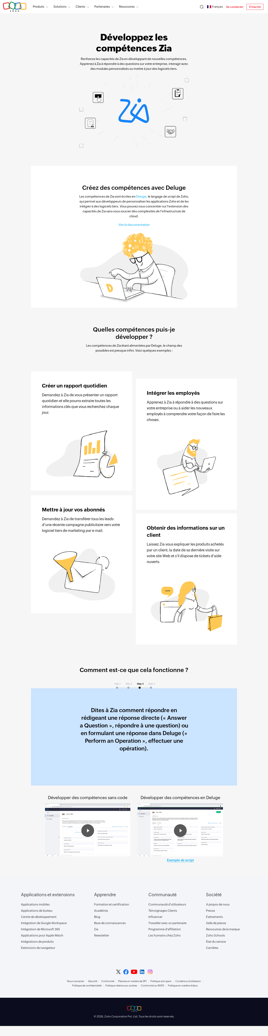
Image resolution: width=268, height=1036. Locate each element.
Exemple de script (180, 860)
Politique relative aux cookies (121, 986)
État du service (216, 941)
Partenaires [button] (102, 6)
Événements (214, 917)
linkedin (142, 971)
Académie (101, 910)
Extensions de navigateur (38, 948)
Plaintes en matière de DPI (132, 981)
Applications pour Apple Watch (42, 935)
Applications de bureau (37, 910)
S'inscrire (255, 6)
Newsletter (101, 935)
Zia (96, 929)
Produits (38, 6)
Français (217, 6)
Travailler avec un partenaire (167, 923)
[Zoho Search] (201, 6)
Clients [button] (80, 6)
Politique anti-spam (161, 981)
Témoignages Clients (162, 910)
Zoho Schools (215, 935)
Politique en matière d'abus (183, 986)
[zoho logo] (134, 1008)
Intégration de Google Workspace (44, 923)
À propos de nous (218, 904)
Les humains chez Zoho (164, 935)
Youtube (134, 971)
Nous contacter (75, 981)
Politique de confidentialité (87, 986)
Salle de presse (216, 923)
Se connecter (234, 6)
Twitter (118, 971)
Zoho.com (14, 7)
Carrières (212, 948)
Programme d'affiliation (164, 929)
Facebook (126, 972)
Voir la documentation (134, 225)
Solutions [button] (60, 6)
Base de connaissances (110, 923)
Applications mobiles (35, 904)
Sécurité (92, 981)
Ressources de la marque (223, 929)
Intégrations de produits (37, 941)
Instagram (150, 971)
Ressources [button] (127, 6)
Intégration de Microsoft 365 (40, 929)
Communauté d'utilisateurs (167, 904)
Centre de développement (39, 917)
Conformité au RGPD (152, 986)
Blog (97, 917)
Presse (210, 910)
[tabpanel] (134, 733)
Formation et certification (111, 904)
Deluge (141, 196)
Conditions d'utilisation (188, 981)
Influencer (155, 917)
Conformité (107, 981)
